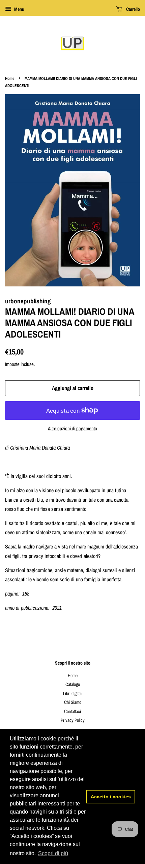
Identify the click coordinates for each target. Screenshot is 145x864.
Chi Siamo (72, 702)
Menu (18, 9)
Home (9, 78)
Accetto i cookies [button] (111, 796)
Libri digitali (72, 693)
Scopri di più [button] (53, 853)
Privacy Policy (73, 720)
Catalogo (72, 684)
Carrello (132, 9)
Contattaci (72, 711)
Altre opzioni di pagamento (72, 428)
